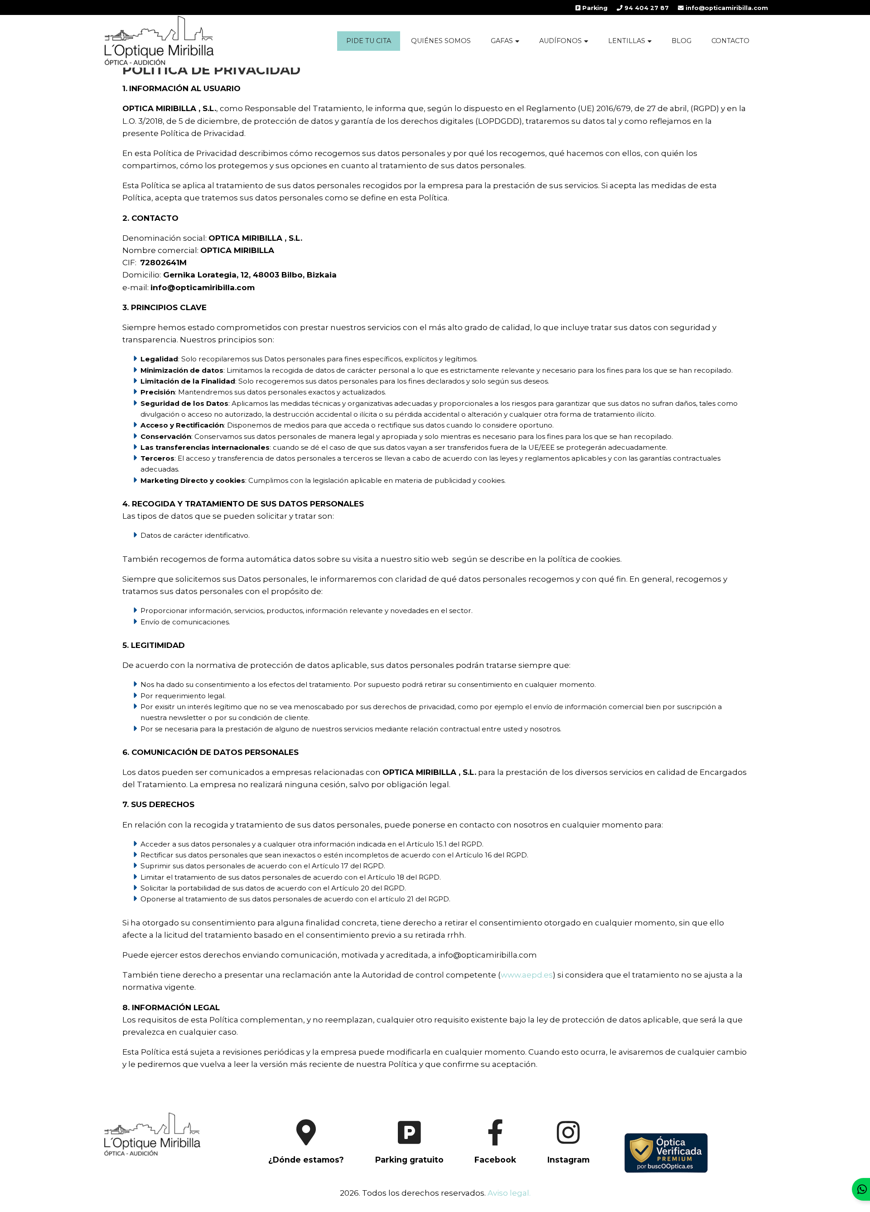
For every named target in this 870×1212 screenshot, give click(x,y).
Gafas (502, 41)
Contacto (730, 41)
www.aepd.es (527, 974)
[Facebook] (481, 1168)
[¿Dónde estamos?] (292, 1168)
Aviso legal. (509, 1192)
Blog (681, 41)
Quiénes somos (441, 41)
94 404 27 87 (646, 8)
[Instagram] (554, 1168)
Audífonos (560, 41)
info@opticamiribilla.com (726, 8)
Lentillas (626, 41)
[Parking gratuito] (395, 1168)
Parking (594, 8)
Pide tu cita (368, 41)
